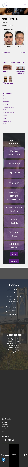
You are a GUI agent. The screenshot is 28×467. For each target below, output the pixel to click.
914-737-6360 (12, 307)
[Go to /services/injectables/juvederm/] (14, 221)
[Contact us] (24, 455)
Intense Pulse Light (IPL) (9, 113)
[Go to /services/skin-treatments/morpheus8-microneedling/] (14, 163)
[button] (14, 254)
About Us (4, 422)
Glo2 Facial (5, 110)
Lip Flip (4, 118)
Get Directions (13, 314)
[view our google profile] (12, 440)
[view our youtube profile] (9, 440)
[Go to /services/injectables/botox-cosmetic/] (14, 152)
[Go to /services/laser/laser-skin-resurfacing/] (14, 183)
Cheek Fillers (6, 101)
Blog (3, 431)
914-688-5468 (12, 311)
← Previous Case (6, 52)
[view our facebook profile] (3, 440)
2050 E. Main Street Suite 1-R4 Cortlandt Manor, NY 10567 (15, 300)
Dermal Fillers (6, 104)
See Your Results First (14, 455)
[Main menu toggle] (25, 4)
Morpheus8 (5, 124)
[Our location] (26, 455)
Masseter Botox (7, 121)
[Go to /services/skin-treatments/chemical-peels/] (14, 234)
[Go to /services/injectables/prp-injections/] (14, 209)
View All (5, 96)
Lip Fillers (5, 116)
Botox (4, 99)
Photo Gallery (5, 427)
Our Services (5, 425)
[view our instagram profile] (6, 440)
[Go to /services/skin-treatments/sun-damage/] (14, 245)
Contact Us (5, 429)
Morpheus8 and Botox (20, 73)
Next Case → (23, 52)
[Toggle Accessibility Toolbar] (3, 460)
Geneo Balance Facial (8, 107)
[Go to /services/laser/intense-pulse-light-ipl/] (14, 196)
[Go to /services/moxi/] (14, 173)
